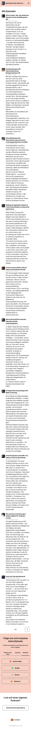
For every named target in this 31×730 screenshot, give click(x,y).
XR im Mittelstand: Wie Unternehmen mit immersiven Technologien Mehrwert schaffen (17, 140)
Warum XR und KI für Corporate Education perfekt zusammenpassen (16, 321)
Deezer (17, 675)
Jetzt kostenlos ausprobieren (15, 708)
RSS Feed (17, 681)
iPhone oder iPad (8, 653)
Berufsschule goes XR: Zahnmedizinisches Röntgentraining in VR (13, 71)
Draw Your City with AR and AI (15, 576)
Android (17, 652)
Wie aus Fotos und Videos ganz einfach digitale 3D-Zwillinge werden (16, 516)
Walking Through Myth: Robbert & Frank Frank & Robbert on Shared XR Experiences (17, 207)
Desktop (25, 652)
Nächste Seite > (27, 629)
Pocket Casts (17, 661)
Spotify (17, 668)
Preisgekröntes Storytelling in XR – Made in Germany (17, 391)
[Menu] (28, 3)
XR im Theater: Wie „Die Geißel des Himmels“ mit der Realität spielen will (17, 17)
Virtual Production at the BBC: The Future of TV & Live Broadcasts (17, 456)
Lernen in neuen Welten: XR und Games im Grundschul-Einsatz (16, 268)
